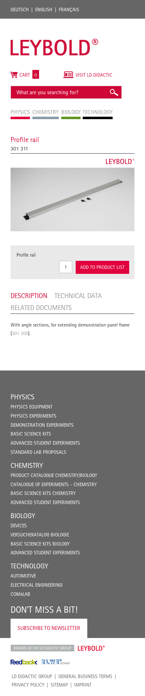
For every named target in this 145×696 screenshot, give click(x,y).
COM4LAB (20, 594)
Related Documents (41, 307)
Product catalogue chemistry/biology (54, 475)
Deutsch (20, 9)
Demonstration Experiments (42, 425)
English (43, 9)
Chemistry (27, 465)
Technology (29, 566)
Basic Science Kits (31, 434)
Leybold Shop (91, 648)
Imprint (83, 685)
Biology (23, 515)
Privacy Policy (28, 685)
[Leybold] (55, 22)
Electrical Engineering (36, 585)
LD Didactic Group (32, 676)
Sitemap (59, 685)
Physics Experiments (33, 416)
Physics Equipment (31, 407)
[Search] (113, 92)
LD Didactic (42, 648)
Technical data (78, 295)
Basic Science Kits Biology (40, 544)
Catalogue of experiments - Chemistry (54, 484)
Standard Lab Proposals (38, 452)
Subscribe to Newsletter (49, 628)
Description (29, 295)
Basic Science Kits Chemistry (43, 493)
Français (69, 9)
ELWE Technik (55, 661)
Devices (19, 525)
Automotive (23, 576)
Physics (22, 397)
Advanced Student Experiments (45, 443)
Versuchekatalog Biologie (40, 534)
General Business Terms (85, 676)
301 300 (20, 333)
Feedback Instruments (24, 661)
